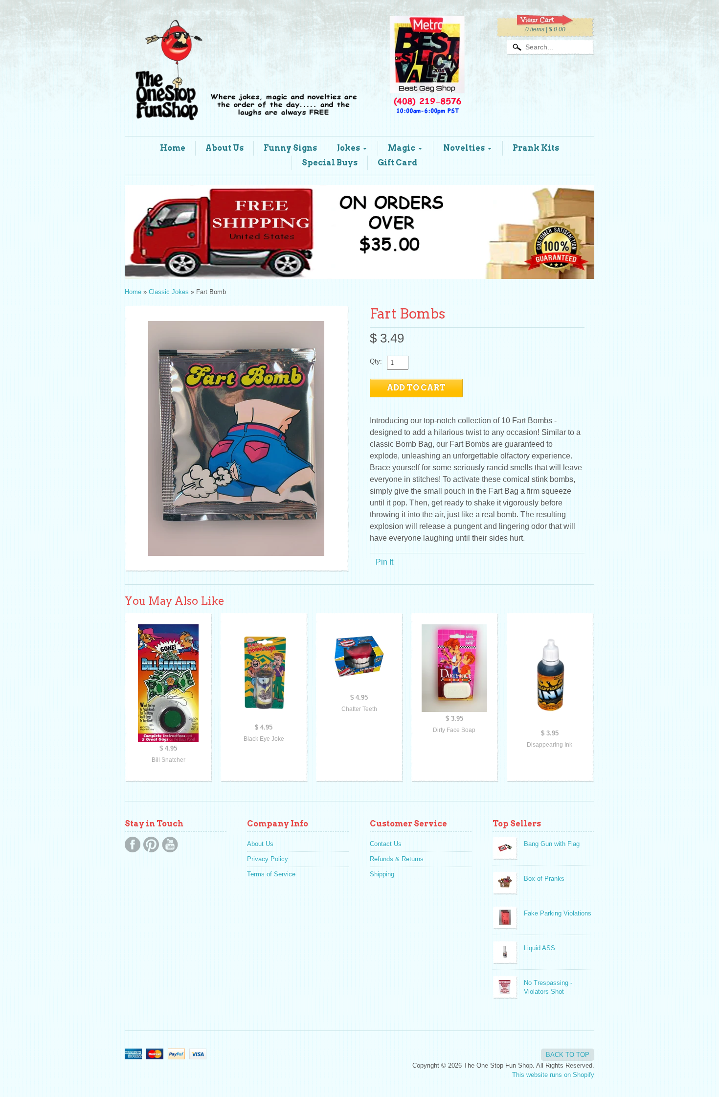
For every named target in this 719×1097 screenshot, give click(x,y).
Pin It (384, 562)
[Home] (296, 108)
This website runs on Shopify (553, 1074)
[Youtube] (170, 844)
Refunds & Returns (397, 859)
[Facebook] (132, 844)
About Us (224, 148)
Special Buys (330, 162)
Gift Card (398, 162)
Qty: (376, 361)
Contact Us (386, 843)
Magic (401, 148)
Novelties (464, 148)
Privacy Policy (267, 859)
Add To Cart (416, 387)
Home (172, 148)
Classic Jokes (169, 292)
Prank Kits (536, 148)
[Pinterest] (151, 844)
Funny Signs (290, 148)
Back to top (567, 1054)
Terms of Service (271, 874)
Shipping (382, 874)
